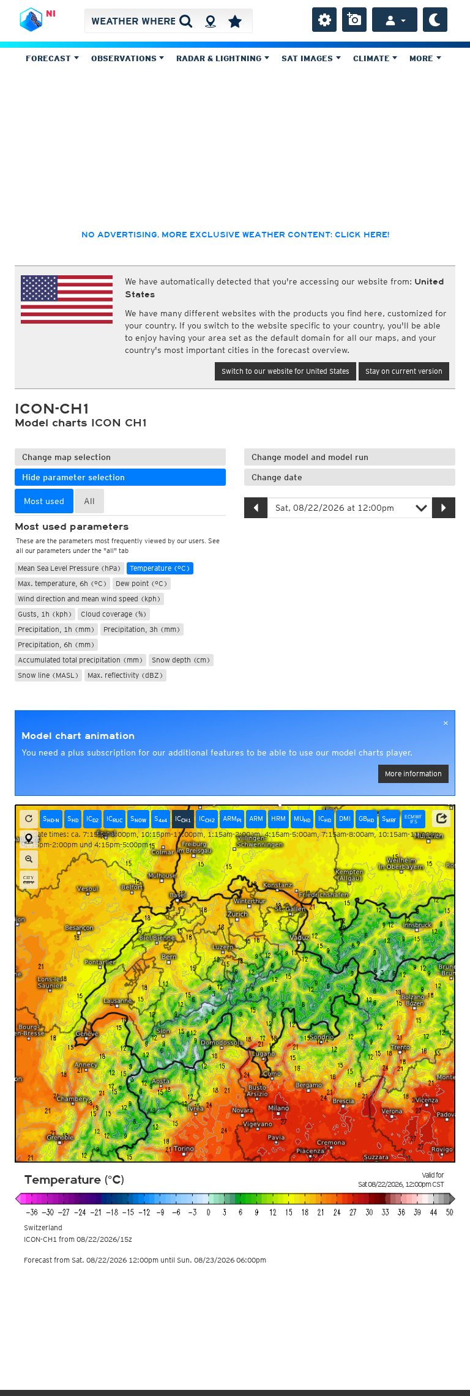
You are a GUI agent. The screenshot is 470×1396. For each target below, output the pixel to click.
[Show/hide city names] (29, 880)
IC (92, 818)
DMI (345, 818)
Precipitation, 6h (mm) (56, 644)
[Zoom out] (29, 859)
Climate (372, 58)
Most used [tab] (44, 501)
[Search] (185, 20)
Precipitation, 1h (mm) (56, 629)
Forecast (49, 58)
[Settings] (324, 19)
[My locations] (235, 20)
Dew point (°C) (142, 583)
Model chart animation (78, 735)
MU (302, 818)
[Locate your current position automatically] (210, 20)
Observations (125, 58)
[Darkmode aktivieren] (435, 19)
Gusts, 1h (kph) (45, 613)
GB (366, 818)
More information (413, 773)
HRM (278, 818)
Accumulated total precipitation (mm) (80, 659)
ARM (232, 818)
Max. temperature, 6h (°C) (62, 583)
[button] (441, 818)
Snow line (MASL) (48, 675)
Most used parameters (72, 526)
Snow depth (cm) (181, 659)
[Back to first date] (29, 819)
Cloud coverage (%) (114, 613)
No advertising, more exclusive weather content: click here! (235, 235)
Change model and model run (310, 457)
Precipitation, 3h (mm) (142, 629)
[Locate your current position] (29, 839)
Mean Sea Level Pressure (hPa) (69, 568)
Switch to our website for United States (285, 371)
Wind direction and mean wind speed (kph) (89, 598)
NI (51, 13)
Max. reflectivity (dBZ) (125, 675)
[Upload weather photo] (354, 19)
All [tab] (89, 501)
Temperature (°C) (160, 568)
